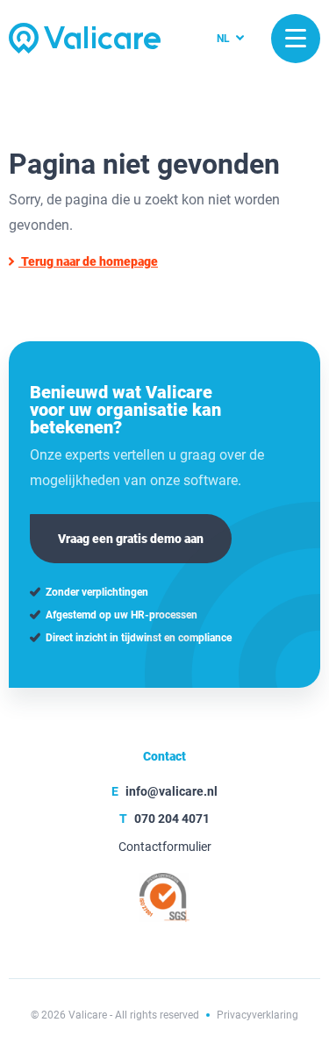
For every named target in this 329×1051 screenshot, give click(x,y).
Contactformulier (164, 847)
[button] (295, 38)
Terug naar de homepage (88, 261)
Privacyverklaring (257, 1015)
